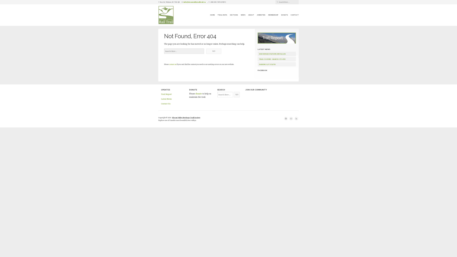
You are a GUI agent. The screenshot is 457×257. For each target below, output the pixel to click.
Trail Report (166, 94)
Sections (234, 15)
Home (212, 15)
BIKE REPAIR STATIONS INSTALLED (272, 54)
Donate (284, 15)
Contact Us (165, 104)
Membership (273, 15)
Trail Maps (222, 15)
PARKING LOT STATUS (267, 64)
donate (199, 93)
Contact (295, 15)
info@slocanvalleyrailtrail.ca (195, 2)
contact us (172, 64)
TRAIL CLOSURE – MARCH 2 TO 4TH (272, 59)
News (243, 15)
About (251, 15)
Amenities (261, 15)
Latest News (166, 99)
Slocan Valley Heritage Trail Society (186, 117)
